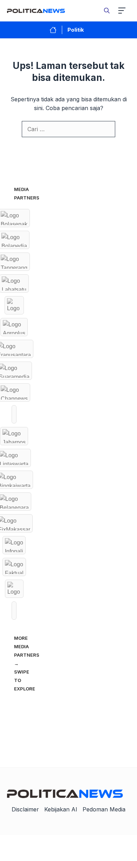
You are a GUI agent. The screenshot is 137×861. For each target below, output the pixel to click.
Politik (75, 29)
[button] (107, 10)
